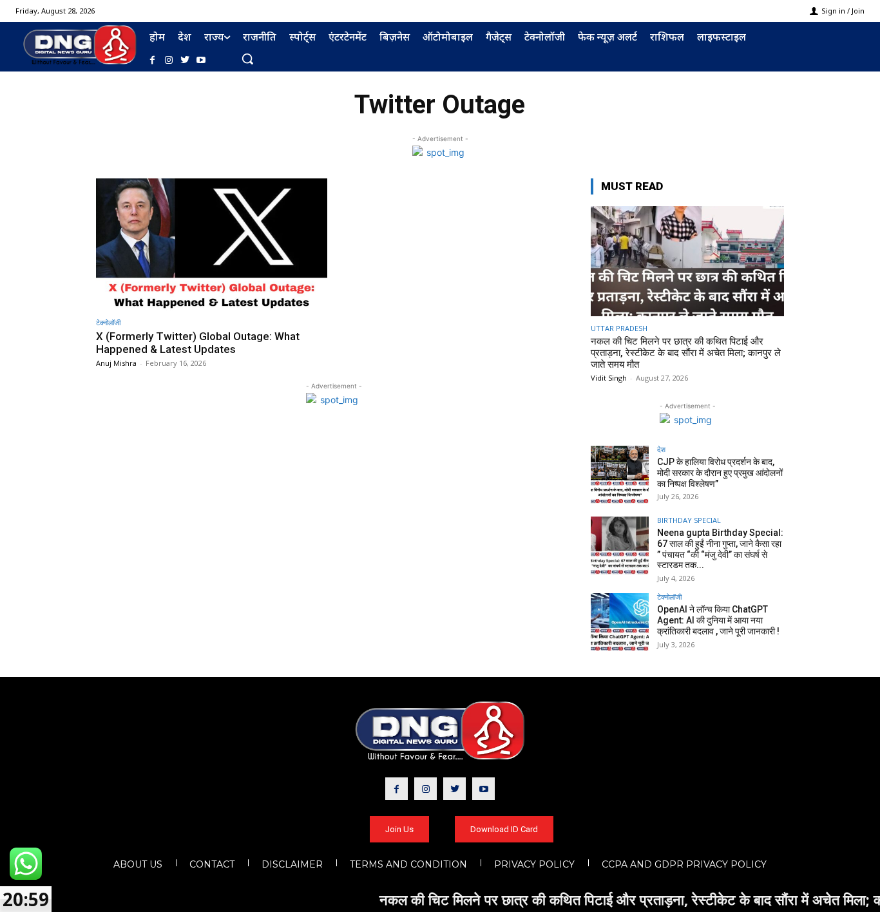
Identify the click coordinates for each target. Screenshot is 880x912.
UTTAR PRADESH (619, 328)
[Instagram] (168, 60)
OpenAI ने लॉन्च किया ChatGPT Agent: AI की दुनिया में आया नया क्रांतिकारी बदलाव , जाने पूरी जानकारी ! (718, 620)
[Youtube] (201, 60)
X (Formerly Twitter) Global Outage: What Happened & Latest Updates (198, 343)
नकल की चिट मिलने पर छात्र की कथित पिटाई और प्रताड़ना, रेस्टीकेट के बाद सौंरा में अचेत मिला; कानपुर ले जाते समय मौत (686, 353)
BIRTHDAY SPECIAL (689, 520)
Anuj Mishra (116, 363)
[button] (247, 58)
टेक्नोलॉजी (108, 322)
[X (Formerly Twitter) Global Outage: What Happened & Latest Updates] (211, 244)
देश (661, 449)
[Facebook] (152, 60)
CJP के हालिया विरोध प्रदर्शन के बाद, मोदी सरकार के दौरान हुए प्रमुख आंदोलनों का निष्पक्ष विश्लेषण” (720, 473)
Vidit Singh (609, 378)
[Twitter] (185, 60)
